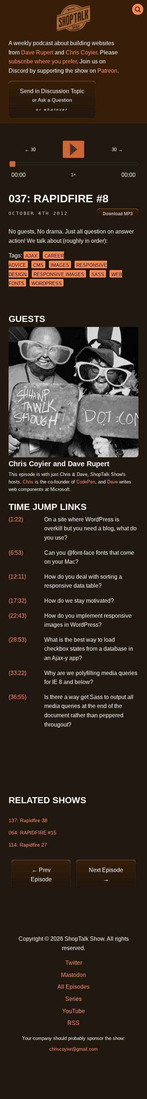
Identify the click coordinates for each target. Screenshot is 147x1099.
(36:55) (17, 697)
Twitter (73, 963)
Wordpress (46, 283)
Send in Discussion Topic (52, 99)
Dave (112, 482)
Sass (97, 274)
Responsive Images (59, 274)
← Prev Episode (41, 874)
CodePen (85, 482)
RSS (73, 1023)
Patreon (107, 71)
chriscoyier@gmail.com (73, 1049)
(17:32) (17, 601)
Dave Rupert (37, 52)
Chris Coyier (81, 52)
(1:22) (16, 519)
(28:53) (17, 640)
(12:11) (17, 577)
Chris (28, 482)
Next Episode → (106, 874)
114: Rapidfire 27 (28, 845)
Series (73, 999)
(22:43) (17, 616)
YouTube (73, 1011)
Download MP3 (118, 213)
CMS (38, 265)
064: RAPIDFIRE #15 (32, 832)
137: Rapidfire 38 (28, 820)
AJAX (31, 256)
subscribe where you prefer (43, 61)
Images (60, 265)
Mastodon (73, 975)
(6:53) (16, 553)
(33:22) (17, 673)
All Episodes (73, 987)
